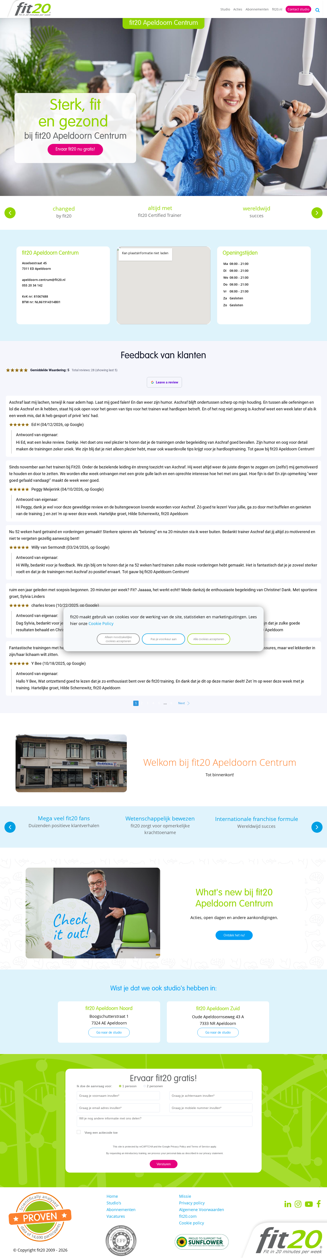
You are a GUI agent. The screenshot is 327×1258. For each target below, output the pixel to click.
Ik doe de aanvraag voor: (94, 1086)
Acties (237, 9)
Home (112, 1196)
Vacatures (116, 1216)
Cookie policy (191, 1223)
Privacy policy (192, 1203)
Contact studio (298, 9)
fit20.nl (277, 9)
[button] (10, 212)
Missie (185, 1196)
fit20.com (188, 1216)
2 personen (155, 1086)
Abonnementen (257, 9)
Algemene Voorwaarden (201, 1209)
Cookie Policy (101, 623)
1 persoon (129, 1086)
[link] (71, 737)
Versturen (164, 1164)
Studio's (114, 1203)
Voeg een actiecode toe (101, 1132)
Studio (225, 9)
